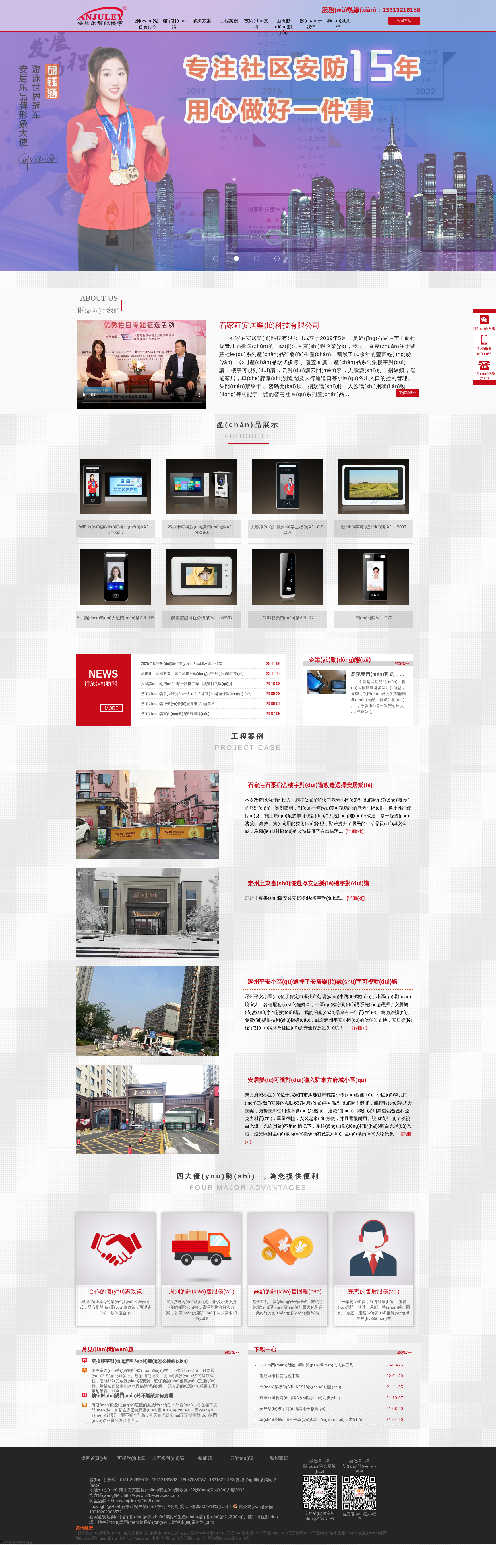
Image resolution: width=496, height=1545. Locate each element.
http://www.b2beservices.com (151, 1495)
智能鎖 (205, 1458)
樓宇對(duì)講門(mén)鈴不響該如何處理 (132, 1395)
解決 (202, 20)
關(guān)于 (311, 23)
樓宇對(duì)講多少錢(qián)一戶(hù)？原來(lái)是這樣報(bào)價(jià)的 (196, 694)
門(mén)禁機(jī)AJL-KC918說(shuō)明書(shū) (300, 1387)
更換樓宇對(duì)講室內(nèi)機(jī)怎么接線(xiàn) (140, 1361)
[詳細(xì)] (364, 711)
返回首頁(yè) (94, 1458)
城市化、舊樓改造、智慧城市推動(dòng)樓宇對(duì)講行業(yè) (192, 673)
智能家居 (279, 1458)
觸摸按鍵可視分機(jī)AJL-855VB (201, 617)
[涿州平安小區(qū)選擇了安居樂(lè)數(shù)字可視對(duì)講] (150, 1011)
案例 (229, 20)
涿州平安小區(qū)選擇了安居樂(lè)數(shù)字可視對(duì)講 (323, 981)
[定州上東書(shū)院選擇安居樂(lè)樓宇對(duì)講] (150, 913)
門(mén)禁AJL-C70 (374, 617)
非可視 (168, 1458)
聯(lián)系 (338, 23)
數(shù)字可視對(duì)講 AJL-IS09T (373, 526)
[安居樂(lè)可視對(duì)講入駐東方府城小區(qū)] (150, 1109)
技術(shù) (256, 23)
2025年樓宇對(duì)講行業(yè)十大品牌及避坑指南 (181, 663)
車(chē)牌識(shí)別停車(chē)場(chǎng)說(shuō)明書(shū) (310, 1419)
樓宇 (174, 23)
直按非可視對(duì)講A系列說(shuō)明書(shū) (299, 1397)
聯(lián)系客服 (484, 328)
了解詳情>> (408, 393)
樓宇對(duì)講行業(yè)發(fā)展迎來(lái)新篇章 (178, 704)
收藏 (404, 21)
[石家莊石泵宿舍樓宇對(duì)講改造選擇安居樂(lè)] (150, 814)
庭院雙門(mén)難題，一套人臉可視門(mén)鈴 (401, 674)
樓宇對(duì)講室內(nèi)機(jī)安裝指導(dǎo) (175, 714)
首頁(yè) (147, 23)
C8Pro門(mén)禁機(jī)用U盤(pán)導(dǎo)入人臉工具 (306, 1365)
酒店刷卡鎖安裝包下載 (279, 1376)
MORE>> (402, 663)
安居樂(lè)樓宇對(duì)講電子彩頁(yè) (292, 1408)
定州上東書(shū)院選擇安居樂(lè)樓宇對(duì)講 (308, 883)
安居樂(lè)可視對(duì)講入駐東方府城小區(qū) (307, 1080)
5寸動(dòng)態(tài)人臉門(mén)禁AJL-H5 (115, 617)
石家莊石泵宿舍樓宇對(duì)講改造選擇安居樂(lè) (310, 785)
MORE (112, 708)
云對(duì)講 (241, 1458)
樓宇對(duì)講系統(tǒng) (220, 1516)
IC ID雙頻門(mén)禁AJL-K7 (287, 617)
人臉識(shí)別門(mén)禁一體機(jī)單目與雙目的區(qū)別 (186, 684)
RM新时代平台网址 (17, 1542)
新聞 (284, 24)
